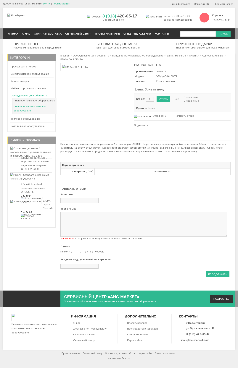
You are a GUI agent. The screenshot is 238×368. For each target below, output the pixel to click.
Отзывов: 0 (159, 116)
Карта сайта (134, 340)
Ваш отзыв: (68, 209)
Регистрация (62, 4)
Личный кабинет (180, 4)
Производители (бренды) (142, 329)
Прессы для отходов (23, 67)
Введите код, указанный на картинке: (85, 259)
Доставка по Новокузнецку (90, 329)
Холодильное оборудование (28, 126)
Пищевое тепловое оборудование (34, 101)
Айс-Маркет (114, 358)
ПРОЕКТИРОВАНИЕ (107, 33)
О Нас (132, 353)
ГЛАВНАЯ (12, 33)
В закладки (191, 97)
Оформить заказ (223, 4)
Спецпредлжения (137, 334)
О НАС (26, 33)
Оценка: (65, 246)
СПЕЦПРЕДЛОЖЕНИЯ (137, 33)
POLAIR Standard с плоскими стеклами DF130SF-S (33, 188)
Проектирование (137, 323)
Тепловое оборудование (25, 119)
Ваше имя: (67, 194)
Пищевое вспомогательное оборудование (30, 109)
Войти (46, 4)
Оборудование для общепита (29, 96)
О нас (76, 323)
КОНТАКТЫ (162, 33)
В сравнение (191, 101)
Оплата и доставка (116, 353)
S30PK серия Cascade (48, 204)
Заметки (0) (201, 4)
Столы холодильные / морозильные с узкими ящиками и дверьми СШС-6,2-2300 (35, 163)
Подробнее (221, 299)
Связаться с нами (84, 334)
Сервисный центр (84, 340)
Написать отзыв (184, 116)
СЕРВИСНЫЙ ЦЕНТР (78, 33)
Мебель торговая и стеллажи (28, 88)
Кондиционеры (20, 81)
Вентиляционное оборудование (30, 74)
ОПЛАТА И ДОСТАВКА (48, 33)
